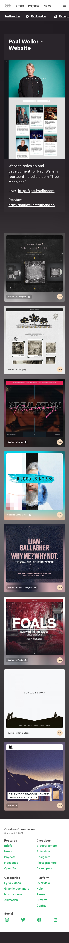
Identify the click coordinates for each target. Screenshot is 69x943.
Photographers (47, 862)
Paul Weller (38, 16)
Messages (11, 862)
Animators (44, 851)
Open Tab (11, 868)
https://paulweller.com (36, 190)
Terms (41, 894)
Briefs (20, 5)
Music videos (13, 894)
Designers (43, 857)
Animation (11, 900)
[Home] (8, 6)
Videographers (47, 845)
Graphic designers (16, 888)
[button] (34, 109)
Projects (33, 5)
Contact (42, 905)
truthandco (12, 16)
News (47, 5)
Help (40, 888)
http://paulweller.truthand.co (31, 205)
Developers (44, 868)
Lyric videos (12, 883)
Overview (43, 883)
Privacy (42, 900)
